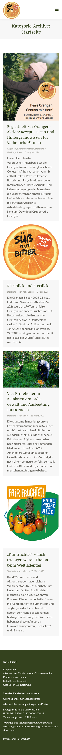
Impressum (9, 738)
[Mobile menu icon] (57, 9)
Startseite (39, 148)
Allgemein (11, 148)
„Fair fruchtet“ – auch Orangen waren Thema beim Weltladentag (27, 560)
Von (15, 152)
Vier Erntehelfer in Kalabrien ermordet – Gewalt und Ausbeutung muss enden (28, 401)
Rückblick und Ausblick (27, 285)
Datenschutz (23, 738)
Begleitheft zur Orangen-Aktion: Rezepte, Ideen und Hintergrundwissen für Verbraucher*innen (30, 134)
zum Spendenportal (30, 698)
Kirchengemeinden (25, 148)
